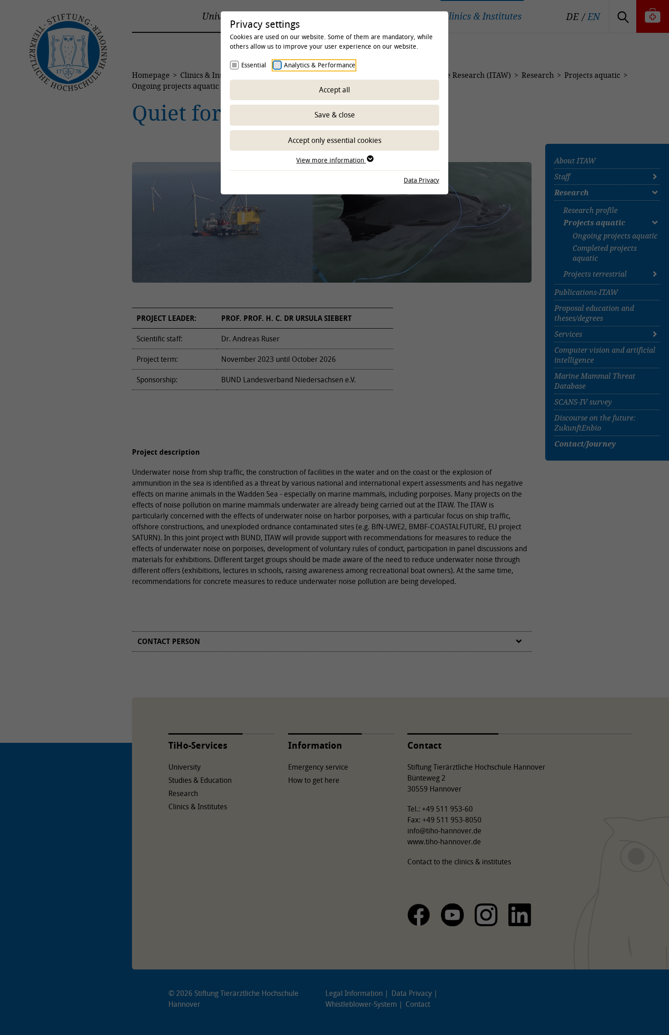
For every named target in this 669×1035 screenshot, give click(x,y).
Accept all (334, 90)
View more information (331, 160)
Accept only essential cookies (334, 140)
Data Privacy (421, 180)
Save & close (334, 115)
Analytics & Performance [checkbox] (319, 65)
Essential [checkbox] (253, 65)
